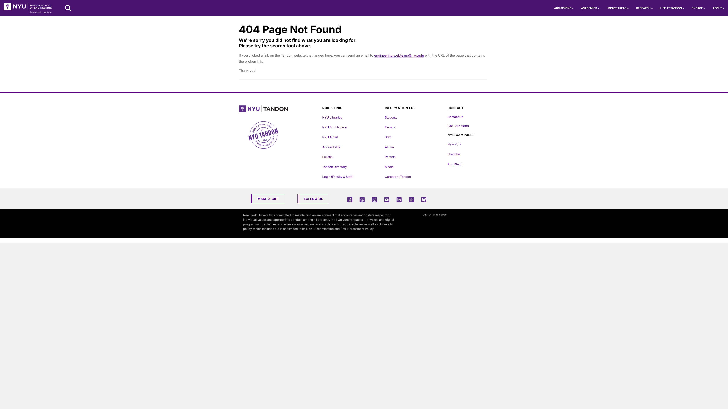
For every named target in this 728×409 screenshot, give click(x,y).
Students (391, 117)
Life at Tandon (672, 8)
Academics (590, 8)
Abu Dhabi (454, 164)
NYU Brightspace (334, 127)
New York (454, 144)
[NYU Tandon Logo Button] (279, 109)
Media (389, 167)
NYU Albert (330, 137)
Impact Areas (618, 8)
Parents (390, 157)
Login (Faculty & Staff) (338, 177)
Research (644, 8)
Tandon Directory (334, 167)
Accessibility (331, 147)
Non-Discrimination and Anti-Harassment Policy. (340, 229)
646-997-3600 (458, 126)
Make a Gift (268, 199)
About (718, 8)
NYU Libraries (332, 117)
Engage (698, 8)
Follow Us (313, 199)
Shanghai (453, 154)
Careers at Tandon (398, 177)
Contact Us (455, 117)
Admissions (563, 8)
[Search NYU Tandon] (68, 8)
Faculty (390, 127)
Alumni (390, 147)
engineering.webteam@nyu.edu (399, 55)
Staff (388, 137)
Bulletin (327, 157)
